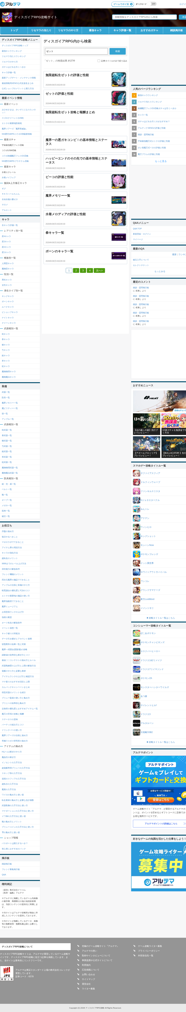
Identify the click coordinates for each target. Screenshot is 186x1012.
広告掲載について (90, 969)
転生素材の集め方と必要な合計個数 (18, 800)
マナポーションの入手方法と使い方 (18, 811)
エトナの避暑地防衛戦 (12, 123)
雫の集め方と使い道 (11, 832)
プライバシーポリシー (149, 951)
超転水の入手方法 (10, 784)
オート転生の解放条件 (12, 623)
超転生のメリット (10, 558)
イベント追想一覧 (10, 628)
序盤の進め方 (8, 531)
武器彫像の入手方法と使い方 (15, 805)
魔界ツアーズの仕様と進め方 (15, 735)
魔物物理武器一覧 (10, 468)
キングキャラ (8, 296)
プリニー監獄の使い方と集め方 (16, 698)
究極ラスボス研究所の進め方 (15, 741)
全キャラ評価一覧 (10, 225)
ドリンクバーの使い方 (12, 730)
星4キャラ (6, 236)
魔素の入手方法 (9, 789)
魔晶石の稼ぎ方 (9, 757)
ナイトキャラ (8, 318)
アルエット (7, 210)
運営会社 (86, 984)
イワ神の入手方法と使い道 (14, 816)
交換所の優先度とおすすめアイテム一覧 (20, 708)
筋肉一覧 (6, 511)
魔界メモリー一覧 (10, 403)
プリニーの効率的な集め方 (14, 703)
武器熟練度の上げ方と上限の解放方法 (19, 666)
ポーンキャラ (8, 301)
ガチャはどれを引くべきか (14, 67)
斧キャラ (6, 361)
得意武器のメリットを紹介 (14, 692)
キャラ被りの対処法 (11, 633)
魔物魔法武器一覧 (10, 473)
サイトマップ (88, 979)
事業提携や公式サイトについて (97, 960)
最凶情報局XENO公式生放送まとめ (17, 83)
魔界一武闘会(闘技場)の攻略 (14, 649)
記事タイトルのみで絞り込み (114, 61)
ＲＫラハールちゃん (11, 194)
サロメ (5, 204)
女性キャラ (7, 285)
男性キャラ (7, 280)
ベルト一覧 (7, 489)
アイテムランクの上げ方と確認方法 (18, 676)
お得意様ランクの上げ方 (13, 612)
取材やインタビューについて (96, 955)
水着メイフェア (9, 177)
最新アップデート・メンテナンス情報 (19, 78)
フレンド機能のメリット (13, 574)
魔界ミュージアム (10, 606)
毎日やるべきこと (10, 537)
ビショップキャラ (10, 312)
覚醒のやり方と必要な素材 (14, 671)
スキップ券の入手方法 (12, 773)
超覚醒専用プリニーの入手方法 (16, 768)
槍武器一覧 (7, 441)
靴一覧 (5, 495)
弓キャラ (6, 350)
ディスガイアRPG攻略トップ (15, 45)
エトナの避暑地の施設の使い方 (16, 596)
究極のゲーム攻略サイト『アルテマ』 (100, 946)
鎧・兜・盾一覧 (9, 484)
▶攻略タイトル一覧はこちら (161, 618)
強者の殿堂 (7, 617)
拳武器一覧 (7, 435)
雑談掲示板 (7, 864)
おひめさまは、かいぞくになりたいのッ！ (19, 111)
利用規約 (86, 965)
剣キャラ (6, 334)
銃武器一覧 (7, 451)
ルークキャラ (8, 307)
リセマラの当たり (41, 30)
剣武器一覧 (7, 430)
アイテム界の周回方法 (12, 547)
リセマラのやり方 (68, 30)
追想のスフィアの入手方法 (14, 779)
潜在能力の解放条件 (11, 569)
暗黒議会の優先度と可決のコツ (16, 590)
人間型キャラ (8, 263)
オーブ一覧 (7, 500)
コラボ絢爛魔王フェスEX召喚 (15, 156)
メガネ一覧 (7, 505)
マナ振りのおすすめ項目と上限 (16, 682)
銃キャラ (6, 355)
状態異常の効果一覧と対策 (14, 644)
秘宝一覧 (6, 516)
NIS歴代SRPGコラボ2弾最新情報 (17, 134)
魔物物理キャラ (9, 371)
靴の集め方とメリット (12, 822)
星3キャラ (6, 241)
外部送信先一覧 (145, 955)
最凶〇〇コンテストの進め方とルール (19, 660)
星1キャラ (6, 252)
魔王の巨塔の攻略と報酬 (13, 714)
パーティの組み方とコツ (13, 725)
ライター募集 (88, 988)
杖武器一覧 (7, 462)
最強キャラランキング (12, 51)
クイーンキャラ (9, 323)
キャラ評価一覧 (122, 30)
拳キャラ (6, 339)
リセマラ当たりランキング (14, 56)
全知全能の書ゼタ (10, 199)
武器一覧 (6, 392)
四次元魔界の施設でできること (16, 580)
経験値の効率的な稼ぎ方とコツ (16, 655)
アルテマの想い (89, 951)
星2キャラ (6, 247)
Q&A (4, 874)
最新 (174, 254)
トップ (14, 30)
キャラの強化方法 (10, 553)
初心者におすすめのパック (14, 849)
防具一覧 (6, 397)
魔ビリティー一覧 (10, 408)
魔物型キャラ (8, 269)
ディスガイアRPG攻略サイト (35, 17)
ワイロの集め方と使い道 (13, 795)
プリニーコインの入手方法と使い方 (18, 827)
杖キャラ (6, 366)
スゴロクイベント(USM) (13, 118)
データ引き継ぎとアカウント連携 (17, 639)
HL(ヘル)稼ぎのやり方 (12, 752)
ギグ (4, 188)
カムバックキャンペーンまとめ (16, 687)
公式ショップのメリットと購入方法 (18, 88)
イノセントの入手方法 (12, 762)
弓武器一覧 (7, 446)
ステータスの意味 (10, 719)
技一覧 (5, 413)
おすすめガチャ (149, 30)
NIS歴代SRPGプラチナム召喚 (15, 161)
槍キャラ (6, 345)
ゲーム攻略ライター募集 (150, 946)
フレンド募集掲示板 (11, 869)
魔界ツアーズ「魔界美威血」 (15, 129)
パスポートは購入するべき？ (15, 843)
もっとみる (159, 271)
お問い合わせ (88, 974)
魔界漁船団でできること (13, 601)
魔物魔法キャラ (9, 377)
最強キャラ (95, 30)
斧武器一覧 (7, 457)
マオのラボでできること (13, 542)
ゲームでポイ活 (121, 4)
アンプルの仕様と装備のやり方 (16, 585)
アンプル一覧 (8, 419)
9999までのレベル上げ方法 (14, 563)
